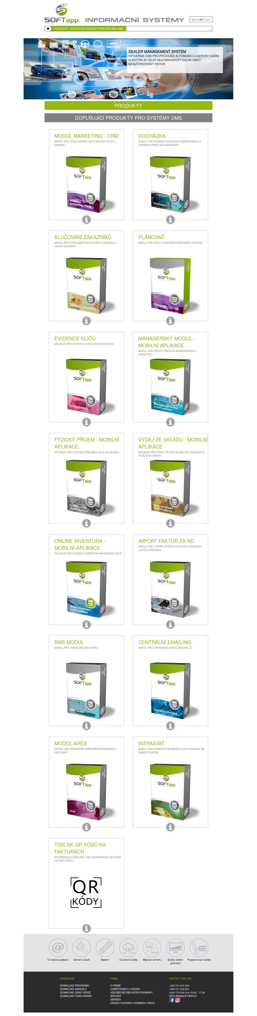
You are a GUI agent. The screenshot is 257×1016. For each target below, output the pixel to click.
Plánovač (151, 236)
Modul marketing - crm (86, 135)
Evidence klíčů (74, 338)
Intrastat (151, 743)
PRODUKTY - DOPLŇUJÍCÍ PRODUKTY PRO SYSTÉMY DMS (89, 28)
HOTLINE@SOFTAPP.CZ (183, 996)
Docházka (152, 135)
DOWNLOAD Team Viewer (76, 996)
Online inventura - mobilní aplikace (79, 544)
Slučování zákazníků (82, 236)
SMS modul (69, 641)
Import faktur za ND (166, 540)
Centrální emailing (164, 641)
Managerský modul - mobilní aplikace (166, 342)
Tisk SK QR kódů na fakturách (80, 848)
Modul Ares (70, 743)
